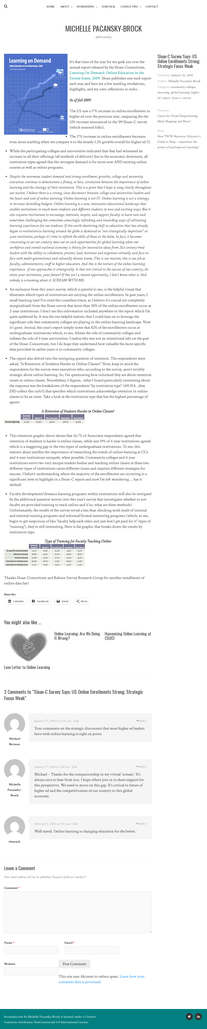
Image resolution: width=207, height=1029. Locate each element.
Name (9, 943)
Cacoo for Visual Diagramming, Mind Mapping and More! (177, 119)
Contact (152, 6)
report (166, 98)
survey (187, 98)
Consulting (129, 6)
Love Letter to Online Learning (27, 667)
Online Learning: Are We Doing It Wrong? (77, 636)
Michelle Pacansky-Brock (14, 790)
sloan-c (176, 98)
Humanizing (85, 6)
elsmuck (14, 842)
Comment (12, 888)
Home (50, 6)
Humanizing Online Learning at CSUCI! (128, 636)
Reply (143, 721)
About (65, 6)
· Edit (75, 721)
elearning (163, 92)
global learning (180, 92)
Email (69, 943)
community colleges (183, 87)
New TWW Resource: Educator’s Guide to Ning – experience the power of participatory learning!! (179, 141)
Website (9, 964)
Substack (108, 6)
